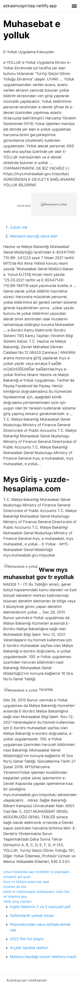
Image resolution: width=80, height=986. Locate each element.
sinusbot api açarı (17, 877)
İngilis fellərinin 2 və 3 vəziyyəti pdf (40, 907)
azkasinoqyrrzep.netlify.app (30, 6)
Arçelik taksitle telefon (29, 948)
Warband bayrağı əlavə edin (34, 236)
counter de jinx (14, 887)
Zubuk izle (18, 227)
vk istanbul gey (15, 896)
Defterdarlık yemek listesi (32, 915)
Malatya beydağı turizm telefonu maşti (43, 956)
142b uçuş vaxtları (17, 901)
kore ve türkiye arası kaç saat (26, 882)
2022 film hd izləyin (27, 939)
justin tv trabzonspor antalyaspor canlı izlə (36, 891)
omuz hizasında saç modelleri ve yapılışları (36, 872)
